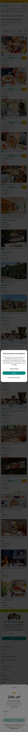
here (15, 364)
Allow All (14, 373)
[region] (14, 366)
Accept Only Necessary (14, 377)
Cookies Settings (14, 368)
